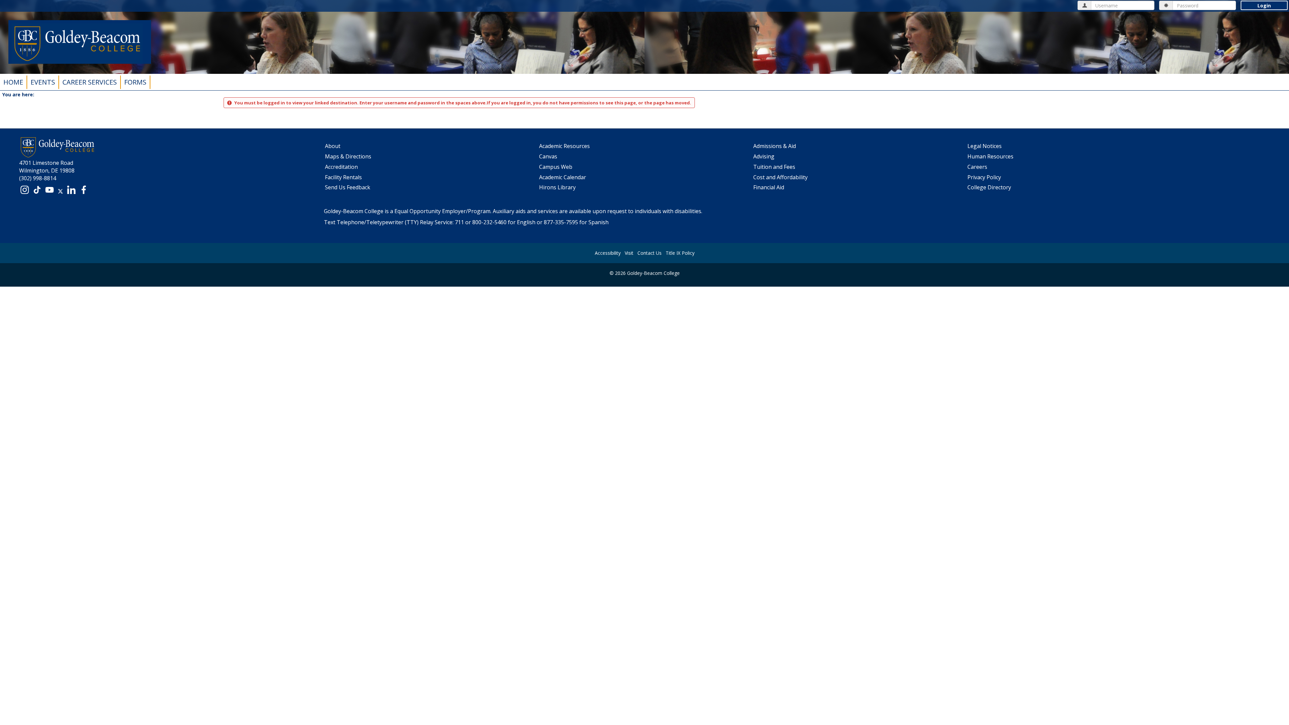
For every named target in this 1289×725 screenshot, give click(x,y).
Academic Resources (564, 146)
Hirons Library (557, 187)
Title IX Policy (680, 253)
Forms (135, 82)
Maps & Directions (348, 156)
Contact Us (649, 253)
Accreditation (341, 167)
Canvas (548, 156)
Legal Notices (984, 146)
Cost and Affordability (780, 177)
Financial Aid (768, 187)
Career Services (89, 82)
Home (13, 82)
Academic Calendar (562, 177)
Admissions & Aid (774, 146)
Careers (977, 167)
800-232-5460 (489, 222)
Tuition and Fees (774, 167)
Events (43, 82)
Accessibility (608, 253)
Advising (763, 156)
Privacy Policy (984, 177)
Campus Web (555, 167)
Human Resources (990, 156)
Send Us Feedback (347, 187)
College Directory (989, 187)
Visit (629, 253)
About (332, 146)
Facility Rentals (343, 177)
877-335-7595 (561, 222)
